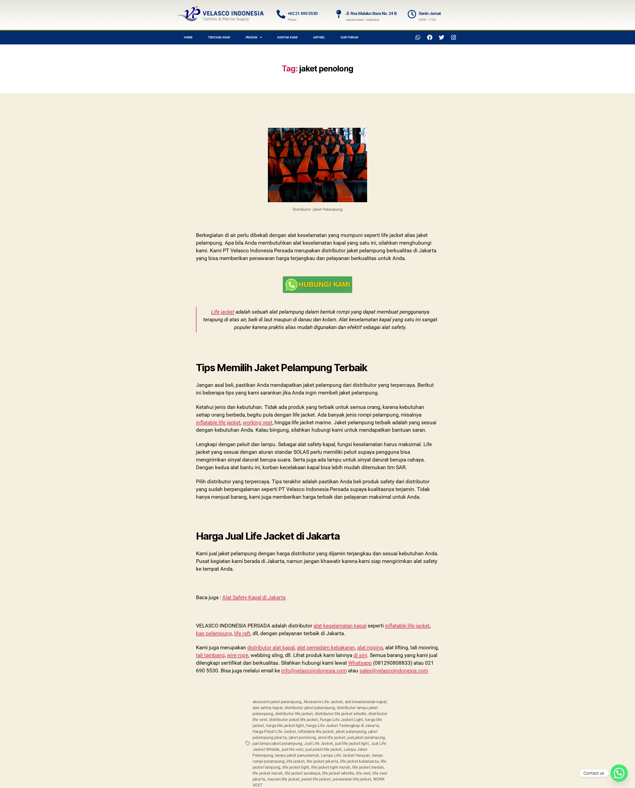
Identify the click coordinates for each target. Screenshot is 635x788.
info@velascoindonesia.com (314, 671)
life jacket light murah (330, 767)
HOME (188, 37)
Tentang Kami (219, 37)
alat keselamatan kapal (340, 626)
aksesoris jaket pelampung (277, 701)
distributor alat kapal (271, 648)
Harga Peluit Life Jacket (274, 731)
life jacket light (296, 767)
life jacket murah (268, 773)
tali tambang (210, 655)
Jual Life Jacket (318, 743)
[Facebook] (429, 37)
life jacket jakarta (322, 761)
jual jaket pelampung (366, 737)
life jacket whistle (338, 773)
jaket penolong (302, 737)
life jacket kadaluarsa (359, 761)
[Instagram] (453, 37)
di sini (360, 655)
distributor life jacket (294, 713)
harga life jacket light (285, 725)
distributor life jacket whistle (340, 713)
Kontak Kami (287, 37)
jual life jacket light (352, 743)
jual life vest (292, 749)
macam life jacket (283, 779)
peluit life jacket (315, 779)
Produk (251, 37)
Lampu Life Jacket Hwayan (345, 755)
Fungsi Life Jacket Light (341, 719)
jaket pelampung (351, 731)
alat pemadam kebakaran (326, 648)
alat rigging (370, 648)
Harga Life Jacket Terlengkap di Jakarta (342, 725)
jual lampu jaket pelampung (277, 743)
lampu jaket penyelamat (297, 755)
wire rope (237, 655)
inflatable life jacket (218, 423)
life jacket (295, 761)
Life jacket (222, 312)
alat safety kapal (267, 707)
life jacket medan (367, 767)
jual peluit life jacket (323, 749)
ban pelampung (214, 633)
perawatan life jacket (352, 779)
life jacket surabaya (302, 773)
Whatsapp (360, 663)
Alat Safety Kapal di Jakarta (254, 597)
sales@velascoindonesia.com (393, 671)
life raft (242, 633)
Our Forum (349, 37)
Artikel (319, 37)
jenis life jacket (331, 737)
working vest (257, 423)
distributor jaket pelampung (310, 707)
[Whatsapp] (418, 37)
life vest (363, 773)
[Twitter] (441, 37)
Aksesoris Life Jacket (323, 701)
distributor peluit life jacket (293, 719)
